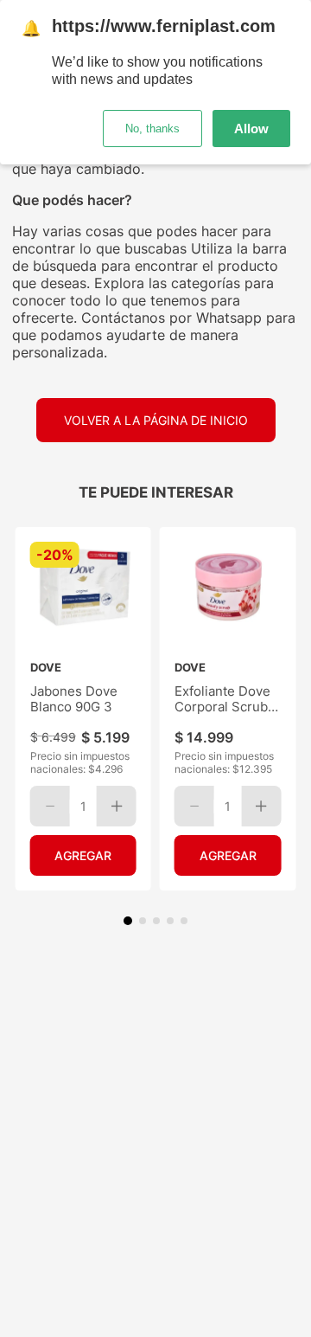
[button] (128, 920)
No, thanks (152, 128)
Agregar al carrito (83, 855)
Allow (251, 128)
